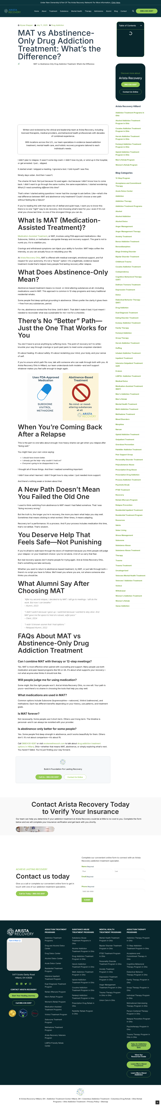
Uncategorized (122, 570)
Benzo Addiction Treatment (127, 241)
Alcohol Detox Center (54, 958)
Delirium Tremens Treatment (128, 285)
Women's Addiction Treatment (129, 596)
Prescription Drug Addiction (127, 475)
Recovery (120, 495)
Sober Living (121, 530)
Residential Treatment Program (129, 515)
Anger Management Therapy (128, 231)
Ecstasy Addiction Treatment (128, 323)
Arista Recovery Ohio (30, 258)
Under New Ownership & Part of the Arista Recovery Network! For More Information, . (80, 2)
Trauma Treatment (124, 565)
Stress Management (124, 535)
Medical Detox (122, 381)
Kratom (119, 371)
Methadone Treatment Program (54, 1028)
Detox (118, 295)
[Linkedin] (21, 984)
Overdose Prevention (125, 444)
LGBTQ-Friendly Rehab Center (54, 1044)
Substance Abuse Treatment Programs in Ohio (81, 941)
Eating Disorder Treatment (127, 318)
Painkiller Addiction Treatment (129, 449)
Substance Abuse (123, 545)
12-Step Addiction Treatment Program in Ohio (138, 947)
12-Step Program (123, 178)
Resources (120, 520)
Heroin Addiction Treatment (128, 343)
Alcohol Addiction (123, 216)
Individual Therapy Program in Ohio (138, 996)
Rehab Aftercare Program (127, 500)
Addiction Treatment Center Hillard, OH (64, 1099)
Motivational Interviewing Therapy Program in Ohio (137, 1004)
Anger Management (124, 226)
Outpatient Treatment (125, 439)
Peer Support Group (124, 454)
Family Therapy (122, 328)
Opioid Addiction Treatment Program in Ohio (127, 153)
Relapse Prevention (124, 505)
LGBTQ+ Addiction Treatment (128, 376)
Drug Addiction (57, 25)
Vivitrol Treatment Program (56, 1014)
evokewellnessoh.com (54, 743)
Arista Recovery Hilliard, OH (33, 1099)
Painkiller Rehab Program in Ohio (82, 1012)
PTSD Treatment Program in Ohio (109, 954)
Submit (87, 900)
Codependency (122, 272)
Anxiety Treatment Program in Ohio (106, 970)
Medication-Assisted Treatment (32, 236)
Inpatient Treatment (124, 358)
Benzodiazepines (123, 246)
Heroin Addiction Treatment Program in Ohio (128, 137)
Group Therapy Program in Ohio (138, 988)
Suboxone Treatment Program (53, 1020)
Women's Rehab (123, 601)
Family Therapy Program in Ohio (138, 981)
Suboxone (120, 540)
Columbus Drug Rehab (120, 1099)
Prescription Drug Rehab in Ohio (83, 1004)
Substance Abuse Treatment (128, 550)
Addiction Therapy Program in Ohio (138, 939)
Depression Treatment (125, 290)
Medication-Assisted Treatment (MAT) (129, 387)
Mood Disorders (122, 419)
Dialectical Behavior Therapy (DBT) (128, 301)
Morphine (120, 424)
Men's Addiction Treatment (127, 394)
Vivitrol (119, 586)
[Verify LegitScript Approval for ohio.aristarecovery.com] (23, 1017)
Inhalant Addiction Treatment (128, 353)
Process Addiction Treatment (128, 480)
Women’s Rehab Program (126, 165)
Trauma (119, 560)
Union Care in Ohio (107, 1000)
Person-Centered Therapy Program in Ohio (137, 1012)
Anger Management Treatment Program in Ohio (110, 986)
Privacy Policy (93, 1102)
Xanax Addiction (122, 606)
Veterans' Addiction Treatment (129, 580)
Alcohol (119, 211)
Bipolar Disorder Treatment (127, 257)
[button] (141, 25)
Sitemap (104, 1102)
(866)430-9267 (29, 743)
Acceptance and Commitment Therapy (128, 184)
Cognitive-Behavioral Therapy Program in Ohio (137, 965)
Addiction (120, 196)
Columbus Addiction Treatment (95, 1099)
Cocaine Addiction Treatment (128, 267)
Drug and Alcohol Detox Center (55, 947)
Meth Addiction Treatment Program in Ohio (82, 973)
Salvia (118, 525)
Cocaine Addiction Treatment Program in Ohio (128, 129)
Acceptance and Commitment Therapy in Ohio (137, 956)
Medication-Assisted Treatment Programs (53, 1008)
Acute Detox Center (124, 191)
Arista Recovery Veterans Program (55, 1036)
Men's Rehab (121, 399)
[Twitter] (26, 984)
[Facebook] (17, 984)
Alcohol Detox (122, 221)
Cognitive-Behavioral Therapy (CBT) (129, 278)
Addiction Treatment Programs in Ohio (130, 114)
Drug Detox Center (52, 953)
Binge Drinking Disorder (126, 251)
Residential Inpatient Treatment (129, 510)
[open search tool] (133, 11)
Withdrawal (120, 591)
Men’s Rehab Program (125, 160)
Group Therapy (122, 338)
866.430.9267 (146, 11)
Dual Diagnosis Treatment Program (55, 985)
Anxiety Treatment (124, 236)
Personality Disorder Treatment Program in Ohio (110, 962)
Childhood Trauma (123, 262)
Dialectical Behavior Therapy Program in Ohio (137, 973)
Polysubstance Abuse (125, 465)
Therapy (119, 555)
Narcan (119, 429)
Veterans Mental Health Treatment (130, 575)
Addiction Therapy (124, 201)
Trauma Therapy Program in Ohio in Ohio (109, 993)
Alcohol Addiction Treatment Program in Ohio (128, 121)
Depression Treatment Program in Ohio (108, 978)
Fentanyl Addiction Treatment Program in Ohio (128, 145)
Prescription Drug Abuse (126, 470)
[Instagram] (30, 984)
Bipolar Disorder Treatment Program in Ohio (110, 947)
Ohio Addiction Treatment (74, 1102)
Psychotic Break (122, 485)
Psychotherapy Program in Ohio (138, 1027)
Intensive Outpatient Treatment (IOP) (129, 364)
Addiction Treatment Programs (129, 206)
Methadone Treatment (125, 414)
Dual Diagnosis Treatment (127, 313)
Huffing (119, 348)
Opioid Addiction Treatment (127, 434)
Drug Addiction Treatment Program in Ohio (82, 957)
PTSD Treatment (123, 490)
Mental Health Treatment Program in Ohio (109, 939)
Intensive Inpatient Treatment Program (53, 977)
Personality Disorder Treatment (129, 460)
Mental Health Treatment (126, 404)
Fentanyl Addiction (124, 333)
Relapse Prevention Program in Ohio (138, 1020)
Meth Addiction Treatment (127, 409)
